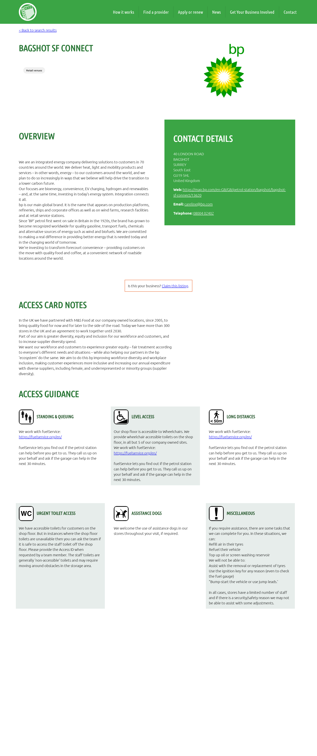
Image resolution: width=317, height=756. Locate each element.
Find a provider (156, 12)
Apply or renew (190, 12)
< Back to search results (38, 30)
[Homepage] (28, 12)
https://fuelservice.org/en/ (40, 437)
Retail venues (34, 70)
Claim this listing (175, 286)
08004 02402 (203, 213)
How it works (123, 12)
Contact (290, 12)
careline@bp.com (198, 204)
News (216, 12)
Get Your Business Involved (252, 12)
